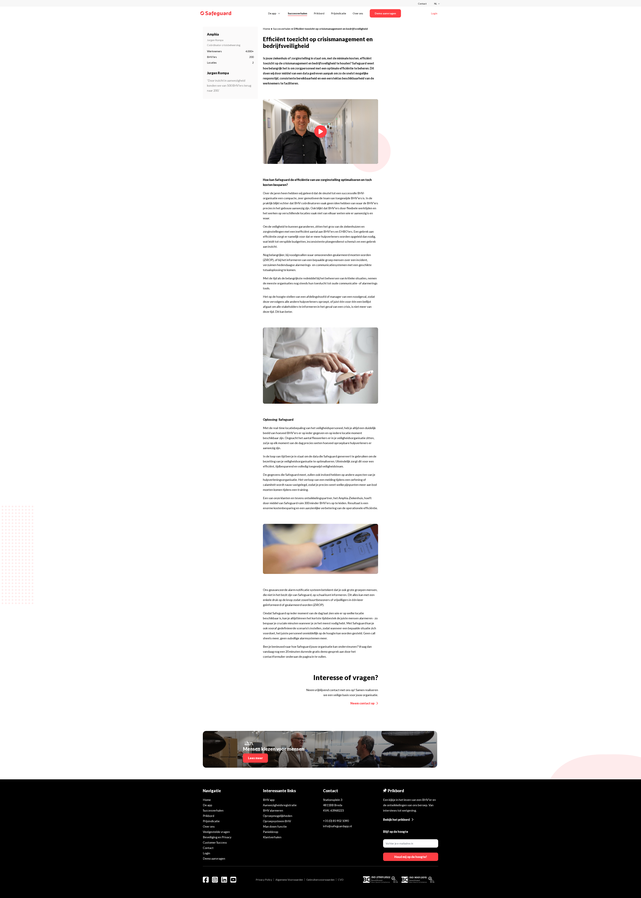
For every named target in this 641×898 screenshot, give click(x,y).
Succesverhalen (282, 28)
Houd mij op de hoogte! (410, 857)
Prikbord (208, 816)
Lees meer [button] (255, 758)
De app (207, 805)
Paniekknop (270, 832)
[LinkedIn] (224, 879)
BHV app (269, 800)
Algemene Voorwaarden (289, 879)
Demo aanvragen (214, 858)
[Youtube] (233, 879)
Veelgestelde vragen (216, 832)
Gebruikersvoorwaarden (320, 879)
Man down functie (275, 826)
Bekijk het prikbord (396, 819)
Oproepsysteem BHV (277, 821)
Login (206, 853)
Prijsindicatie (211, 821)
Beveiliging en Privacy (217, 837)
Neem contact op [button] (362, 703)
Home (266, 28)
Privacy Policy (264, 879)
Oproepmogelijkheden (277, 816)
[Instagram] (215, 879)
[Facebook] (206, 879)
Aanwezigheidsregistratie (280, 805)
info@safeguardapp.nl (337, 826)
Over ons (209, 826)
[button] (274, 13)
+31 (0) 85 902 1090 (336, 821)
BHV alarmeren (273, 810)
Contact (422, 3)
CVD (341, 879)
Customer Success (215, 842)
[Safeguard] (215, 13)
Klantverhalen (272, 837)
